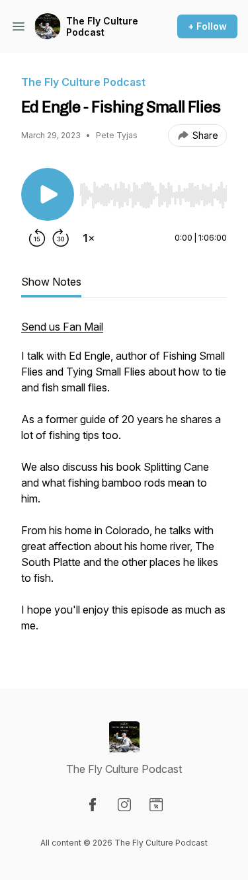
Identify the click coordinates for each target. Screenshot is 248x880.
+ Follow (207, 26)
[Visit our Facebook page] (92, 804)
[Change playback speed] (88, 238)
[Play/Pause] (47, 194)
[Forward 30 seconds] (61, 238)
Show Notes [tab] (51, 281)
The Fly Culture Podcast (102, 26)
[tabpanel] (124, 483)
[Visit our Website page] (156, 804)
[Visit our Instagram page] (124, 804)
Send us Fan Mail (62, 326)
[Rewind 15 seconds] (37, 238)
